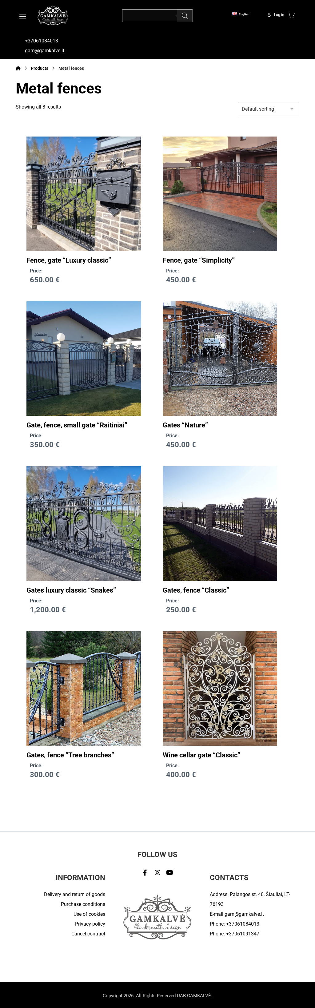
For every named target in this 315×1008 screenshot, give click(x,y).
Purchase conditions (83, 904)
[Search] (185, 16)
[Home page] (18, 68)
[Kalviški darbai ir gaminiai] (53, 15)
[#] (145, 873)
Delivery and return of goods (74, 894)
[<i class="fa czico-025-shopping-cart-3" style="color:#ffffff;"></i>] (291, 14)
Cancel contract (88, 934)
